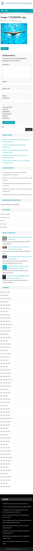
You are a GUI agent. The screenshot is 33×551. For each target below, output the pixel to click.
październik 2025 (7, 324)
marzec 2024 (6, 363)
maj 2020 (5, 473)
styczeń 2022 (6, 409)
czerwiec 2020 (7, 470)
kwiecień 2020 (7, 477)
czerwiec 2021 (7, 431)
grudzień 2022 (7, 373)
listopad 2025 (6, 321)
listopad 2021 (6, 415)
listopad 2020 (6, 454)
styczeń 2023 (6, 370)
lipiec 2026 (6, 295)
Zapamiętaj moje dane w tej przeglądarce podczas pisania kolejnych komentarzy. (7, 113)
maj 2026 (5, 301)
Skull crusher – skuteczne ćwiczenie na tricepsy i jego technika (17, 179)
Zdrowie (5, 227)
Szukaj (2, 127)
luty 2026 (5, 311)
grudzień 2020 (7, 451)
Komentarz (6, 64)
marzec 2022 (6, 402)
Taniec (4, 224)
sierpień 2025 (6, 331)
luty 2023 (5, 366)
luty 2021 (5, 444)
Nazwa (4, 81)
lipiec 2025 (6, 334)
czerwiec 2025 (7, 337)
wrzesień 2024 (7, 353)
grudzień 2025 (7, 318)
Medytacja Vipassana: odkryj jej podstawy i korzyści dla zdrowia (17, 184)
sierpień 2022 (6, 386)
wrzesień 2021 (7, 421)
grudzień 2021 (7, 412)
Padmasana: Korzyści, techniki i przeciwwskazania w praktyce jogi (17, 190)
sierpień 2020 (6, 464)
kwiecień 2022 (7, 399)
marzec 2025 (6, 347)
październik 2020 (7, 457)
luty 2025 (5, 350)
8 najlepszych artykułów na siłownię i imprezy (15, 503)
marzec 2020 (6, 480)
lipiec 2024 (6, 360)
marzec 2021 (6, 441)
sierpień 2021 (6, 425)
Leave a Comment (18, 20)
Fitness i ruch (6, 217)
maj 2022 (5, 396)
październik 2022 (7, 379)
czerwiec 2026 (7, 298)
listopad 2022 (6, 376)
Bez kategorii (6, 214)
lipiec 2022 (6, 389)
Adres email (6, 88)
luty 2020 (5, 483)
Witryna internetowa (5, 97)
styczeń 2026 (6, 314)
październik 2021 (7, 418)
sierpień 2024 (6, 357)
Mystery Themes (22, 549)
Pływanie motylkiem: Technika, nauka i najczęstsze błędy (6, 48)
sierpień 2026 (6, 292)
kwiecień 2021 (7, 438)
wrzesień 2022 (7, 383)
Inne (4, 220)
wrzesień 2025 (7, 327)
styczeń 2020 (6, 486)
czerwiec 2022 (7, 392)
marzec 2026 (6, 308)
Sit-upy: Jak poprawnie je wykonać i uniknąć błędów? (17, 506)
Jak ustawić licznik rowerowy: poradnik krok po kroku (17, 194)
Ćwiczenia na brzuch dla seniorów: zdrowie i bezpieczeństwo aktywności (15, 173)
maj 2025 (5, 340)
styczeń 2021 (6, 447)
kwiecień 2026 (7, 305)
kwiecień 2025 (7, 344)
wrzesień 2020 (7, 460)
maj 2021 (5, 434)
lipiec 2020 (6, 467)
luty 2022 (5, 405)
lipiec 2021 (6, 428)
